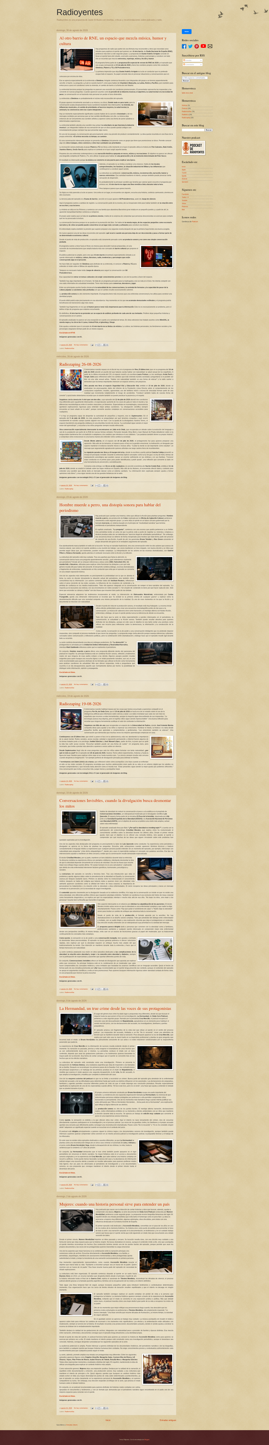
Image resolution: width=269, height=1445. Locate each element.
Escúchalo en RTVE (67, 333)
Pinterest (185, 206)
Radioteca (185, 114)
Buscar (186, 81)
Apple (184, 170)
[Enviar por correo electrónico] (96, 345)
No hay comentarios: (81, 345)
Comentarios (189, 64)
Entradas (188, 60)
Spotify (184, 176)
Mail (183, 209)
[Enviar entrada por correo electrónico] (92, 345)
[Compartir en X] (101, 345)
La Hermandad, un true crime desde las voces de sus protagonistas (115, 1008)
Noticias (184, 105)
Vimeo (184, 203)
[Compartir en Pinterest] (107, 345)
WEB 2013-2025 (187, 93)
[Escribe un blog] (99, 345)
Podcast (184, 108)
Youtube (184, 200)
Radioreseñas (69, 348)
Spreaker (185, 182)
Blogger (146, 1439)
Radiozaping (69, 489)
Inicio (108, 1420)
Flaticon (195, 222)
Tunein (184, 173)
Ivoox (184, 166)
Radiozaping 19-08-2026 (80, 703)
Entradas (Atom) (71, 1425)
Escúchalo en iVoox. (67, 672)
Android (184, 179)
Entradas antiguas (168, 1420)
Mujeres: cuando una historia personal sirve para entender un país (114, 1204)
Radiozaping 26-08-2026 (80, 364)
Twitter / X (185, 197)
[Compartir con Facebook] (104, 345)
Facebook (185, 194)
